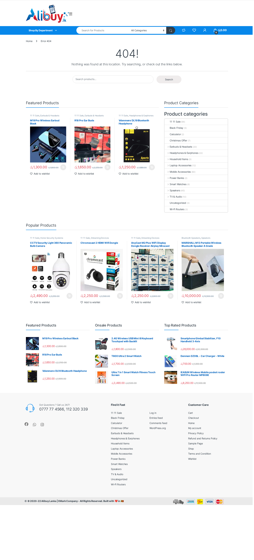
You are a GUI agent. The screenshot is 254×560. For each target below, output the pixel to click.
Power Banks (177, 177)
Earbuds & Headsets (49, 115)
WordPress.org (157, 428)
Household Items (179, 159)
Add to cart (63, 167)
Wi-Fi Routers (177, 209)
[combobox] (102, 30)
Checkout (193, 417)
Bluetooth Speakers (191, 238)
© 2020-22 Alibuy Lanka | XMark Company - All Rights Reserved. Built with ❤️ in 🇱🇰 (75, 501)
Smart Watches (178, 184)
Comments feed (158, 423)
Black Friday (176, 127)
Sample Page (195, 443)
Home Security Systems (51, 238)
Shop (191, 448)
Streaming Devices (100, 238)
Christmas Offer (178, 140)
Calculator (175, 134)
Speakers (175, 190)
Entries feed (156, 417)
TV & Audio (176, 196)
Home (29, 41)
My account (194, 428)
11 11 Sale (34, 115)
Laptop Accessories (180, 165)
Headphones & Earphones (141, 115)
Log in (152, 412)
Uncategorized (178, 202)
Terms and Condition (199, 453)
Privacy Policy (196, 433)
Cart (190, 412)
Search (169, 79)
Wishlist (192, 458)
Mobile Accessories (180, 171)
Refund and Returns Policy (203, 438)
